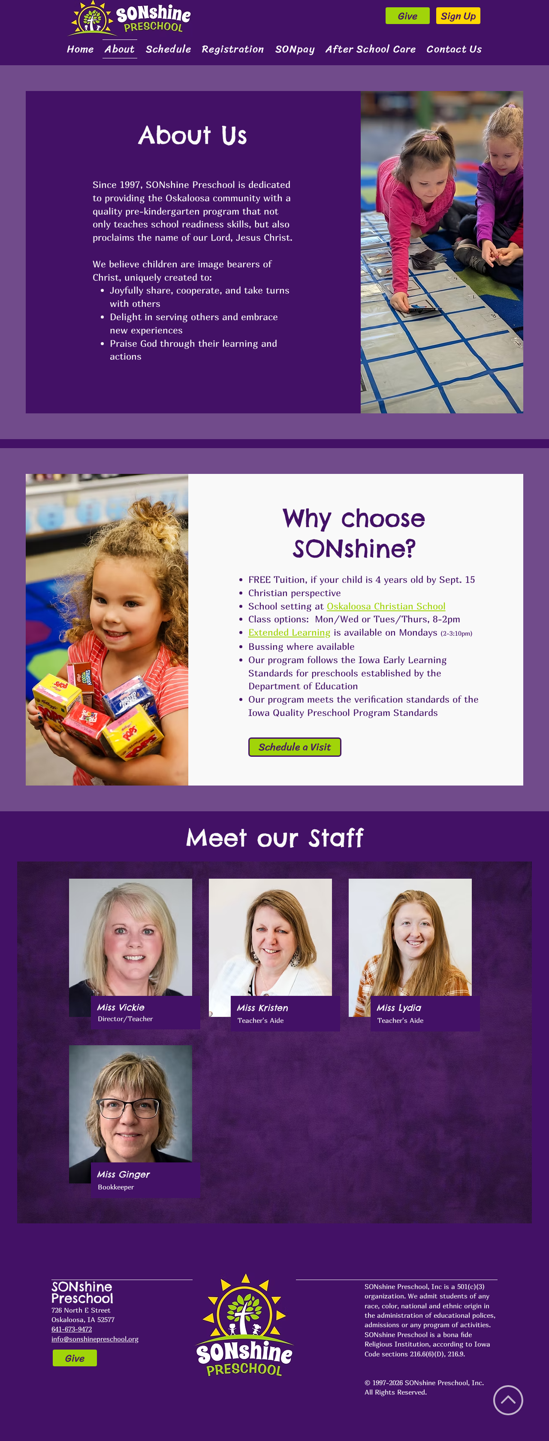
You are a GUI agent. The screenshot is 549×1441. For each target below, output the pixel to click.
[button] (168, 48)
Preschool (82, 1298)
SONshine (84, 1286)
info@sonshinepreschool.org (95, 1339)
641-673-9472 (71, 1329)
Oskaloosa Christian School (386, 606)
